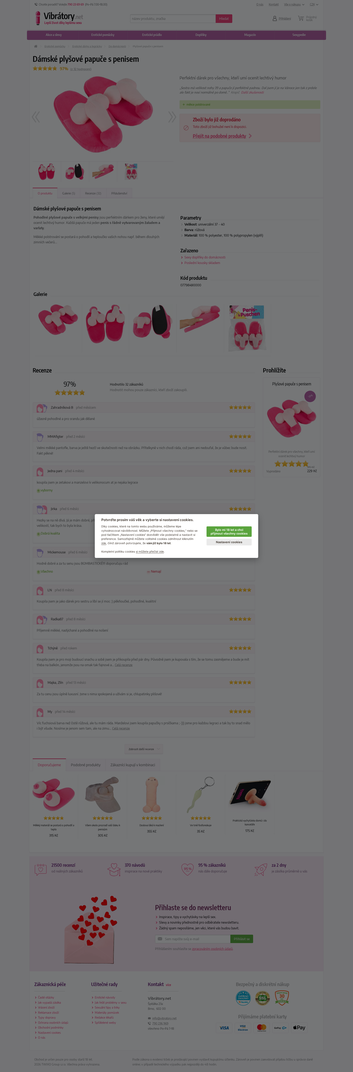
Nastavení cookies (229, 542)
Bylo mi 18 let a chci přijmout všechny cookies (229, 531)
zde (103, 543)
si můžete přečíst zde (150, 551)
